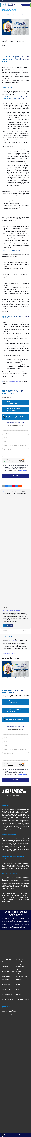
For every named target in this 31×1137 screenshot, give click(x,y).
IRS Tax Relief (19, 982)
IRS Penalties (5, 962)
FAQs (16, 1010)
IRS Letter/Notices (7, 994)
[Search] (27, 5)
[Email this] (3, 47)
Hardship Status (6, 959)
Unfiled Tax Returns (7, 999)
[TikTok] (21, 802)
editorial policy (12, 640)
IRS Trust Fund (6, 985)
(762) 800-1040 (13, 795)
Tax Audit (18, 979)
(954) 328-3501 (11, 851)
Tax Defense (5, 979)
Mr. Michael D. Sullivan (11, 610)
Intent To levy (6, 977)
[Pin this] (13, 486)
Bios (8, 1010)
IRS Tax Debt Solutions (9, 653)
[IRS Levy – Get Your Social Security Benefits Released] (15, 669)
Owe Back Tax (6, 989)
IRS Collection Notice (8, 972)
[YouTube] (8, 802)
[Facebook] (17, 802)
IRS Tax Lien (5, 982)
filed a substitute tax (14, 381)
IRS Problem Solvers (21, 977)
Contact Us (5, 1011)
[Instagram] (12, 802)
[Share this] (5, 47)
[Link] (9, 4)
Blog (12, 1010)
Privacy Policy (12, 1011)
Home (3, 1010)
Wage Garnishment (23, 999)
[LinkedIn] (3, 802)
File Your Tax (19, 959)
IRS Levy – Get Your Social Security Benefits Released (15, 678)
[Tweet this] (8, 47)
